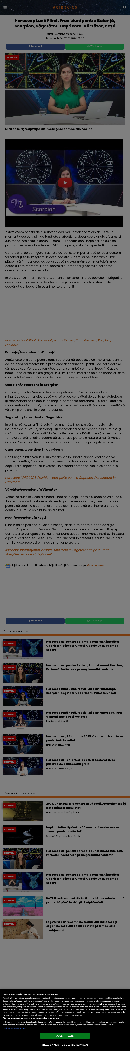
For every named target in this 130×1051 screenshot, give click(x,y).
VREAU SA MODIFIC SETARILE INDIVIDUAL (65, 1045)
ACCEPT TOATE (65, 1036)
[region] (65, 1020)
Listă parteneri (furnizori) (14, 1028)
